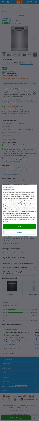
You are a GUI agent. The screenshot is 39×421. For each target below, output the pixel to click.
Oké (19, 226)
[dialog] (19, 210)
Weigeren (19, 232)
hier (12, 210)
